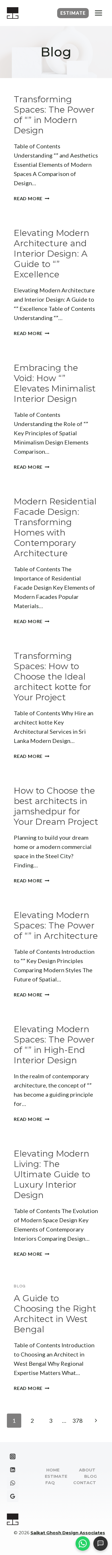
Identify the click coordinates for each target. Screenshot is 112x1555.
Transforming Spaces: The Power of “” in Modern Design (54, 115)
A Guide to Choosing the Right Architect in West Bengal (55, 1314)
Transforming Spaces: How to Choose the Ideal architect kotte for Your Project (52, 676)
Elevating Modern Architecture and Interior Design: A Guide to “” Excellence (51, 254)
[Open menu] (98, 13)
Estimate (73, 13)
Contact (84, 1482)
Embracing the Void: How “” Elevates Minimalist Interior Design (55, 383)
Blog (20, 1286)
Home (52, 1470)
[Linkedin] (12, 1469)
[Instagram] (12, 1456)
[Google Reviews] (12, 1496)
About (87, 1470)
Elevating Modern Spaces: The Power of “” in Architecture (56, 925)
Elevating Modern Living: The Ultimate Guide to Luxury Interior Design (52, 1174)
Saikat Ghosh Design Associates (67, 1532)
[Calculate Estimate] (100, 1543)
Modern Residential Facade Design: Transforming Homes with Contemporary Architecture (55, 527)
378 (77, 1420)
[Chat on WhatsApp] (83, 1543)
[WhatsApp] (12, 1483)
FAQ (50, 1482)
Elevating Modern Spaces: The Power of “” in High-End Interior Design (54, 1045)
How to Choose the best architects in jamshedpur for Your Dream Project (56, 806)
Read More (31, 198)
